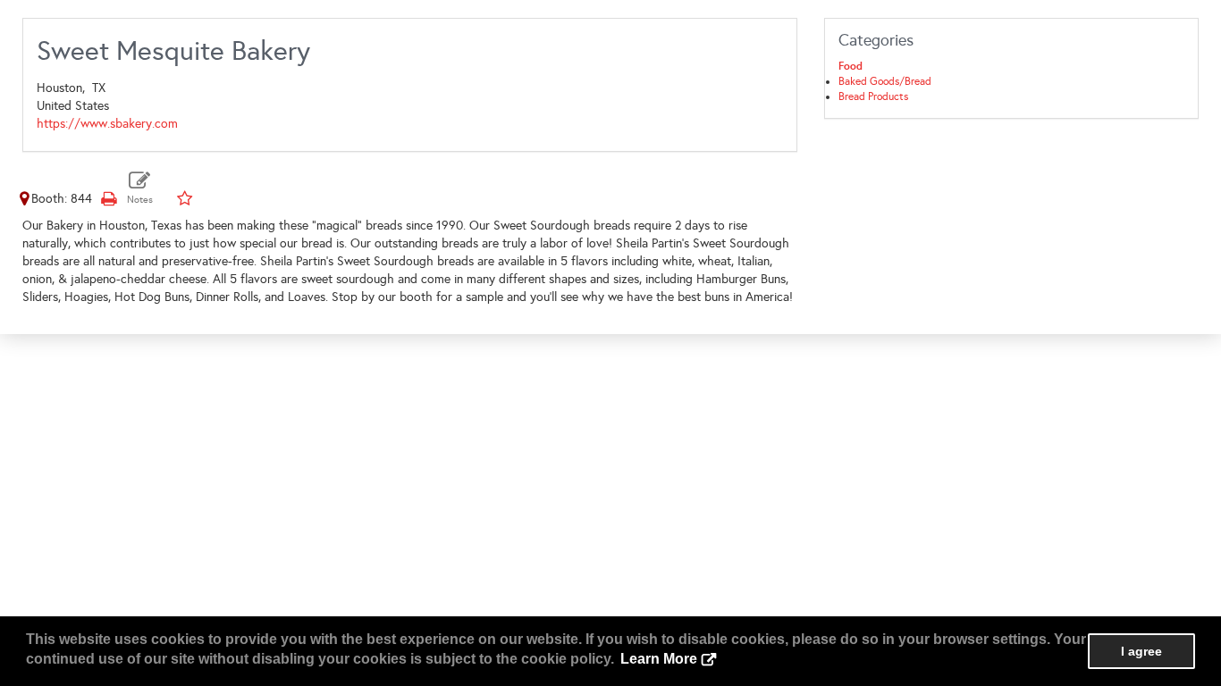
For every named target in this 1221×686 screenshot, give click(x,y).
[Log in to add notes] (140, 188)
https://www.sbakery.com (107, 123)
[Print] (108, 198)
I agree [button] (1141, 651)
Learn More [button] (658, 658)
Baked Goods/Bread (884, 81)
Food (850, 66)
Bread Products (873, 96)
